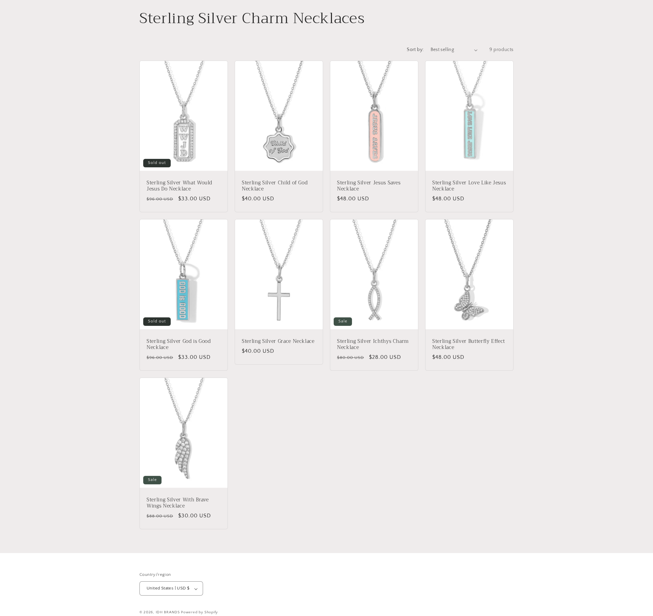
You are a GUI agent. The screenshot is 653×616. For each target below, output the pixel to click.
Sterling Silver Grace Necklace (278, 341)
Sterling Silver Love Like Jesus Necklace (469, 186)
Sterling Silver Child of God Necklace (274, 186)
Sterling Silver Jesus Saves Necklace (369, 186)
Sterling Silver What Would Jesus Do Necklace (179, 186)
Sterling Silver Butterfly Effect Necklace (468, 344)
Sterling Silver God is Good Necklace (179, 344)
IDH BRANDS (168, 613)
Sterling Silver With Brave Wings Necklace (178, 503)
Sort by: (415, 49)
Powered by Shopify (199, 613)
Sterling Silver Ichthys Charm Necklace (373, 344)
